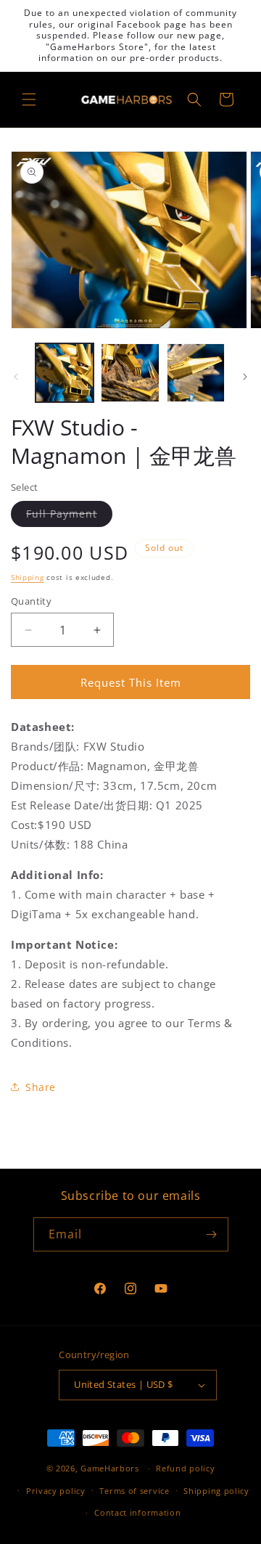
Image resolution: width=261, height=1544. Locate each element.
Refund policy (185, 1468)
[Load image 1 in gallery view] (65, 372)
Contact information (137, 1512)
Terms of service (134, 1490)
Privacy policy (56, 1490)
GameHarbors (109, 1468)
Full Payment (69, 516)
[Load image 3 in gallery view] (196, 372)
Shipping (27, 577)
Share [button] (40, 1087)
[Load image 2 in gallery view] (130, 372)
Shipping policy (216, 1490)
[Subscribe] (212, 1234)
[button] (29, 99)
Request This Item (130, 682)
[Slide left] (16, 377)
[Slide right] (245, 377)
